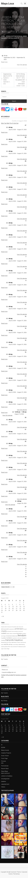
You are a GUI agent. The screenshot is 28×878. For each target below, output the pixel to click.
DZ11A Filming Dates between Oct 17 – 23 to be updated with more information (20, 79)
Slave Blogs (4, 771)
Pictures (3, 761)
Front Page (4, 758)
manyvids (9, 640)
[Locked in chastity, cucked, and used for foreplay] (20, 852)
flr (1, 638)
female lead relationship (11, 635)
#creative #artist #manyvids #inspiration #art (10, 626)
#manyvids (21, 626)
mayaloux (20, 32)
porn (25, 642)
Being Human (5, 750)
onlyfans (18, 642)
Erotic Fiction (5, 755)
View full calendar (22, 65)
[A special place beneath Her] (20, 813)
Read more (4, 62)
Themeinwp (16, 874)
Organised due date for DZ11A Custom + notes (7, 78)
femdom (22, 635)
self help (10, 644)
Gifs (2, 763)
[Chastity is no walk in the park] (20, 826)
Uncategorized (5, 778)
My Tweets (4, 659)
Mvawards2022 (4, 642)
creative (10, 633)
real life (6, 644)
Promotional (4, 766)
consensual (20, 631)
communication (15, 631)
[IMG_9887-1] (7, 852)
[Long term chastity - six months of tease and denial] (7, 800)
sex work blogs (15, 644)
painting (22, 642)
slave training (21, 644)
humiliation (9, 638)
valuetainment (5, 784)
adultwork (11, 629)
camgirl (25, 629)
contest (3, 633)
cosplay (7, 633)
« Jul (2, 616)
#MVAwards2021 (5, 629)
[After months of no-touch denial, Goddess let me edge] (7, 839)
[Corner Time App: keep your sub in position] (20, 800)
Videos (3, 787)
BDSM (3, 747)
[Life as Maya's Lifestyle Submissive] (7, 813)
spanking (3, 646)
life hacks (20, 638)
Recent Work (5, 768)
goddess (4, 638)
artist (17, 629)
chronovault (9, 631)
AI (1, 745)
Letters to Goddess (6, 776)
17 (2, 608)
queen (2, 644)
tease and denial (14, 646)
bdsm (21, 629)
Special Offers (7, 646)
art (14, 629)
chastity (4, 631)
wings (8, 648)
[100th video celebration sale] (20, 839)
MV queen (9, 642)
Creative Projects (6, 753)
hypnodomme (15, 638)
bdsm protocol (5, 773)
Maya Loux (7, 3)
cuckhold (14, 633)
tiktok (5, 648)
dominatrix (19, 633)
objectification (14, 642)
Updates (3, 781)
